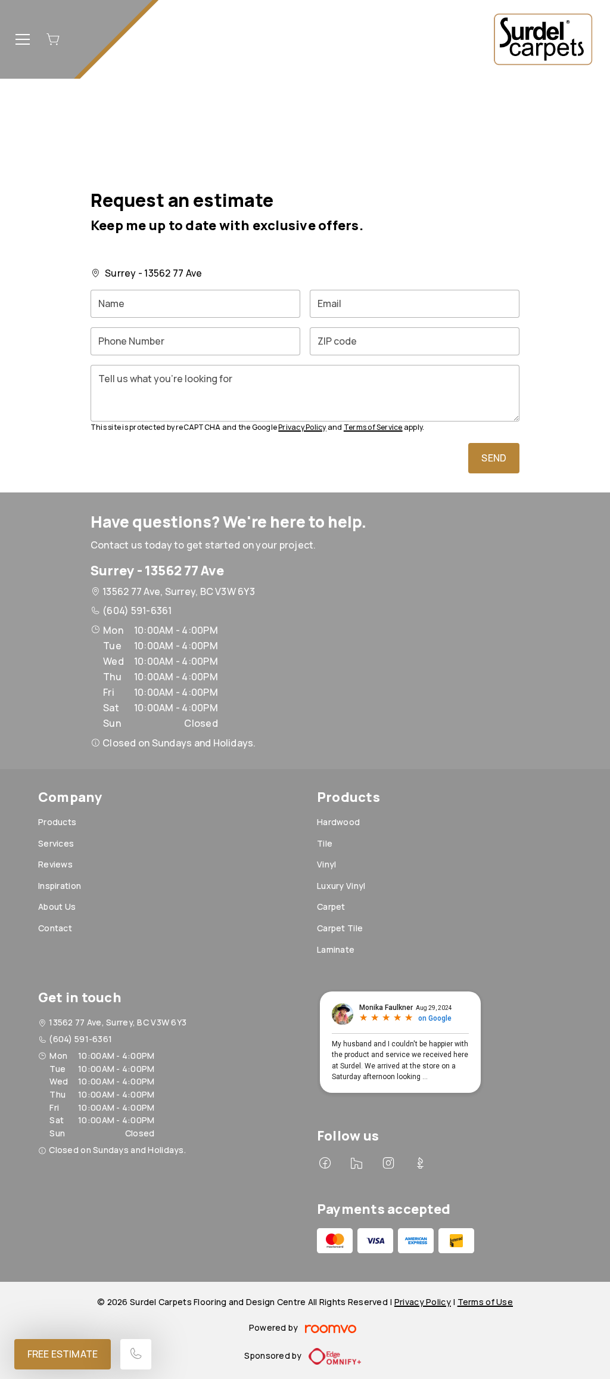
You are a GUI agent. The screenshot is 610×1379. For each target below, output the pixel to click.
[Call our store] (135, 1354)
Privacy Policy (302, 427)
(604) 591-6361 (137, 610)
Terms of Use (485, 1301)
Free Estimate (62, 1354)
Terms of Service (373, 427)
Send (493, 457)
